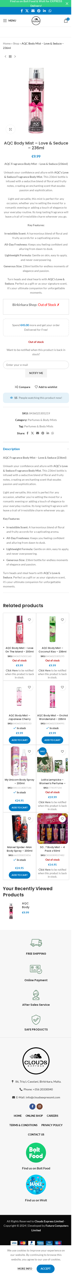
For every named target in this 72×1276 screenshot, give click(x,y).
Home (7, 43)
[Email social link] (33, 11)
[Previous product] (5, 56)
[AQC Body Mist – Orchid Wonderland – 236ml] (52, 697)
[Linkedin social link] (44, 11)
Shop (16, 43)
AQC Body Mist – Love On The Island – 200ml (19, 649)
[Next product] (15, 56)
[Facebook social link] (21, 11)
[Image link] (36, 1060)
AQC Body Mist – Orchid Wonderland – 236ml (52, 717)
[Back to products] (10, 56)
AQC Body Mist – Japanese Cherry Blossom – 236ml (19, 719)
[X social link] (27, 11)
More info (25, 1268)
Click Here (12, 670)
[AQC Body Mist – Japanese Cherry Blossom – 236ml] (19, 697)
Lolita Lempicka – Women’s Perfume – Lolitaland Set (52, 783)
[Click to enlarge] (10, 129)
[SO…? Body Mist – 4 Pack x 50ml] (52, 828)
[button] (19, 740)
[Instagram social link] (40, 1107)
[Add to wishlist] (29, 619)
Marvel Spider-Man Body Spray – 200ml (19, 848)
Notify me (36, 373)
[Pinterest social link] (39, 11)
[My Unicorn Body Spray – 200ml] (19, 761)
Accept (46, 1268)
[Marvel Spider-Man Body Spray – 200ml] (19, 828)
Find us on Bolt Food (36, 1168)
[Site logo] (36, 20)
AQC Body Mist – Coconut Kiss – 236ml (52, 649)
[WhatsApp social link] (50, 11)
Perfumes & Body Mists (42, 420)
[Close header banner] (67, 3)
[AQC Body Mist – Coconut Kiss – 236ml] (52, 629)
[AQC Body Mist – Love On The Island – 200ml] (19, 629)
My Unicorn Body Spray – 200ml (19, 781)
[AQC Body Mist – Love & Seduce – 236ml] (11, 911)
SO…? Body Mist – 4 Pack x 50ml (52, 848)
